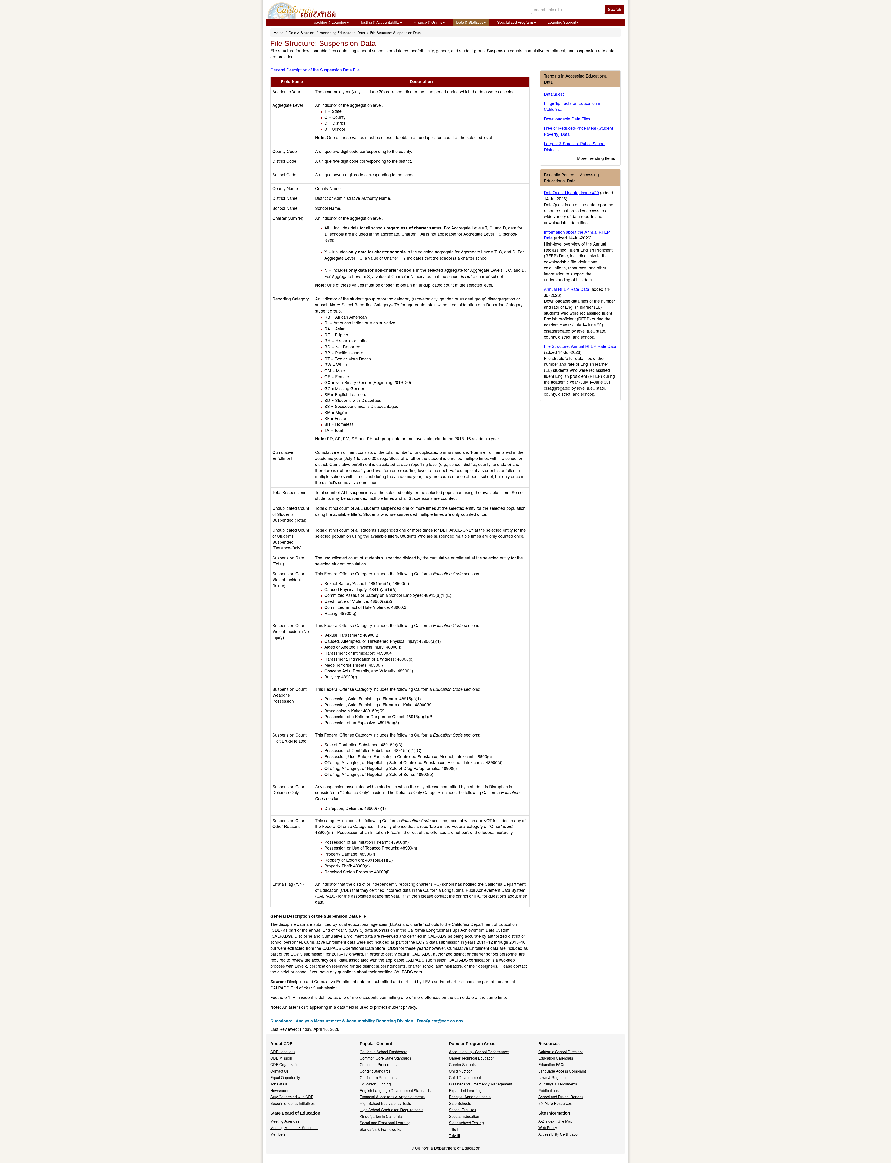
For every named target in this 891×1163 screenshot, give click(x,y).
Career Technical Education (472, 1058)
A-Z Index (546, 1121)
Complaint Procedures (378, 1064)
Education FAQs (551, 1064)
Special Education (464, 1116)
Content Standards (375, 1071)
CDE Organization (285, 1064)
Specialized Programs (515, 22)
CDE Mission (281, 1058)
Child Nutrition (461, 1071)
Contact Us (279, 1071)
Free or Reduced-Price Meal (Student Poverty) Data (578, 131)
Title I (453, 1129)
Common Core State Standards (385, 1058)
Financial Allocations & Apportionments (392, 1096)
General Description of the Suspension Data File (315, 70)
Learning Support (562, 22)
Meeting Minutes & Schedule (294, 1127)
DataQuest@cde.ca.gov (440, 1021)
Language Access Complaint (562, 1071)
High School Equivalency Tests (385, 1103)
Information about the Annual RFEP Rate (577, 235)
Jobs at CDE (280, 1084)
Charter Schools (462, 1064)
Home (279, 32)
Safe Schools (460, 1103)
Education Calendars (555, 1058)
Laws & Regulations (554, 1077)
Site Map (565, 1121)
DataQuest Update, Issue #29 (571, 192)
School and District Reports (560, 1096)
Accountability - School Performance (479, 1051)
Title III (454, 1135)
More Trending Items (596, 158)
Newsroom (279, 1090)
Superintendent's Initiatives (292, 1103)
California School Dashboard (383, 1051)
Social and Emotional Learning (385, 1122)
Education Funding (375, 1084)
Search (614, 9)
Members (278, 1134)
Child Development (465, 1077)
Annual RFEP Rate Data (566, 289)
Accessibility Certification (559, 1134)
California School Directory (560, 1051)
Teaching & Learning (329, 22)
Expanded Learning (465, 1090)
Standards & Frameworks (380, 1129)
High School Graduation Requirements (391, 1109)
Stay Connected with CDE (291, 1096)
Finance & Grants (427, 22)
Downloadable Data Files (567, 119)
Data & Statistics (469, 22)
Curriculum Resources (378, 1077)
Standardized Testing (466, 1122)
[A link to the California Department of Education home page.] (301, 10)
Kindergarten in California (381, 1116)
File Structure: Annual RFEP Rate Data (580, 346)
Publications (548, 1090)
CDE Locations (282, 1051)
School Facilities (462, 1109)
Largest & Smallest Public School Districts (574, 146)
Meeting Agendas (284, 1121)
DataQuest (554, 94)
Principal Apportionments (470, 1096)
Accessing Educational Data (342, 32)
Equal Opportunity (285, 1077)
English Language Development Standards (395, 1090)
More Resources (558, 1103)
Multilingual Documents (557, 1084)
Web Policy (547, 1127)
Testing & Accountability (380, 22)
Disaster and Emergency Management (480, 1084)
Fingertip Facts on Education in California (572, 106)
